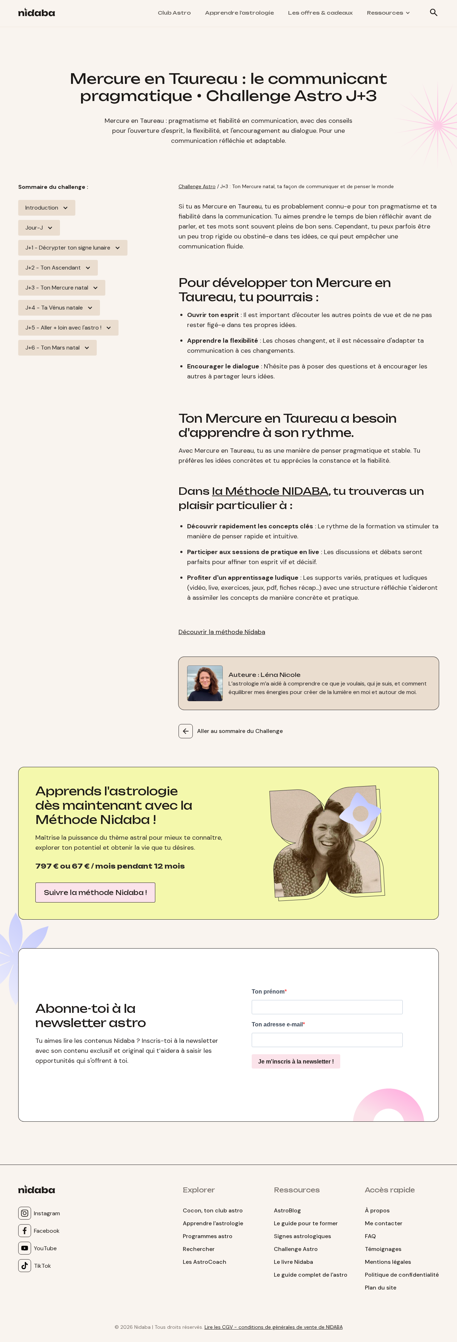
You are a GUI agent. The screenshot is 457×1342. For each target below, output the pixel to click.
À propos (377, 1210)
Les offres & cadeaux (320, 13)
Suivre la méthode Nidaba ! (95, 892)
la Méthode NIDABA (270, 491)
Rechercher (199, 1249)
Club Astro (174, 13)
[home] (39, 13)
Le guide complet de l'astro (310, 1274)
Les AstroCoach (204, 1262)
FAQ (370, 1236)
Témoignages (383, 1249)
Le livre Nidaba (293, 1262)
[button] (388, 12)
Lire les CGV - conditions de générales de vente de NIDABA (274, 1327)
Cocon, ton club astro (213, 1210)
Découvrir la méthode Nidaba (222, 632)
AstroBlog (287, 1210)
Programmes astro (207, 1236)
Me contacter (383, 1223)
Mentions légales (388, 1262)
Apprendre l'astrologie (239, 13)
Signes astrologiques (302, 1236)
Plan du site (380, 1287)
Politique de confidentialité (402, 1274)
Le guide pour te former (306, 1223)
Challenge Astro (197, 186)
